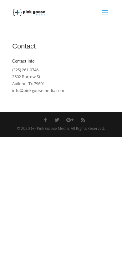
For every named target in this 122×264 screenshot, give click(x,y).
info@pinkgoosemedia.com (38, 90)
